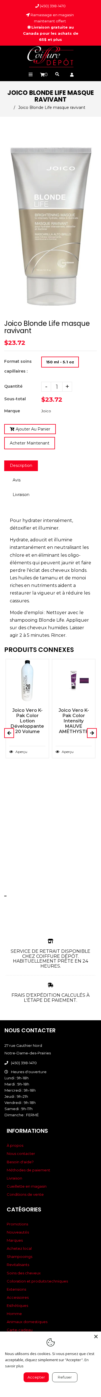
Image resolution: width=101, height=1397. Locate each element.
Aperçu (21, 752)
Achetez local (19, 1248)
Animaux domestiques (27, 1321)
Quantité (13, 386)
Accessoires (18, 1297)
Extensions (16, 1289)
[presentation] (4, 896)
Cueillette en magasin (27, 1186)
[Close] (96, 1336)
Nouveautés (18, 1232)
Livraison (21, 494)
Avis (16, 480)
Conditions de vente (25, 1194)
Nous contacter (21, 1153)
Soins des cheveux (24, 1273)
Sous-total (15, 398)
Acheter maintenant (29, 443)
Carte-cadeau (20, 1330)
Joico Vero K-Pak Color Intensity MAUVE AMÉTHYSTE (74, 721)
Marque (12, 410)
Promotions (17, 1224)
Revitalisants (18, 1264)
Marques (15, 1240)
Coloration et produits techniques (37, 1281)
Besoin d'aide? (20, 1162)
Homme (14, 1313)
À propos (15, 1145)
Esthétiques (17, 1305)
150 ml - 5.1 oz (60, 362)
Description (21, 465)
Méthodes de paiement (28, 1170)
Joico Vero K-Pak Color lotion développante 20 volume (27, 721)
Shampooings (19, 1256)
